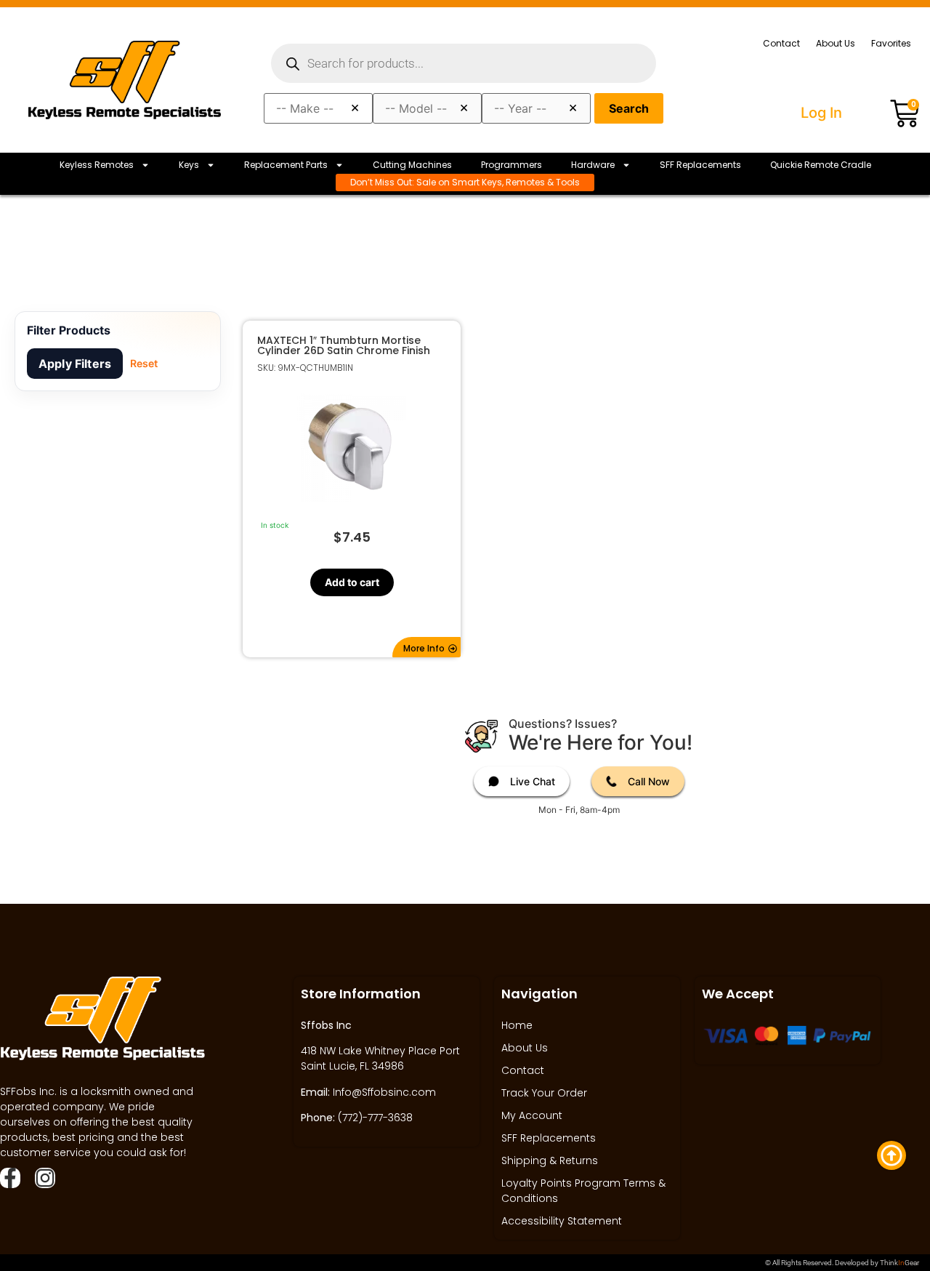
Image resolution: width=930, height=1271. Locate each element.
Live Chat (532, 781)
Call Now (649, 781)
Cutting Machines (412, 165)
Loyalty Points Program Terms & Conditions (583, 1191)
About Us (835, 43)
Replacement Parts (286, 165)
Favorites (891, 43)
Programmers (511, 165)
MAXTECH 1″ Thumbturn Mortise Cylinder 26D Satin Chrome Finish (343, 345)
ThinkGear (899, 1263)
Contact (781, 43)
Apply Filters (75, 363)
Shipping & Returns (549, 1160)
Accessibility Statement (561, 1221)
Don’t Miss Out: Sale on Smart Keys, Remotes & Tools (465, 182)
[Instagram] (45, 1178)
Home (517, 1025)
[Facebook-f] (10, 1178)
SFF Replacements (700, 165)
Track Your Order (544, 1093)
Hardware (593, 165)
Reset (144, 363)
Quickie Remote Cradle (820, 165)
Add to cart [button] (351, 582)
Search (629, 108)
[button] (426, 647)
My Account (531, 1115)
